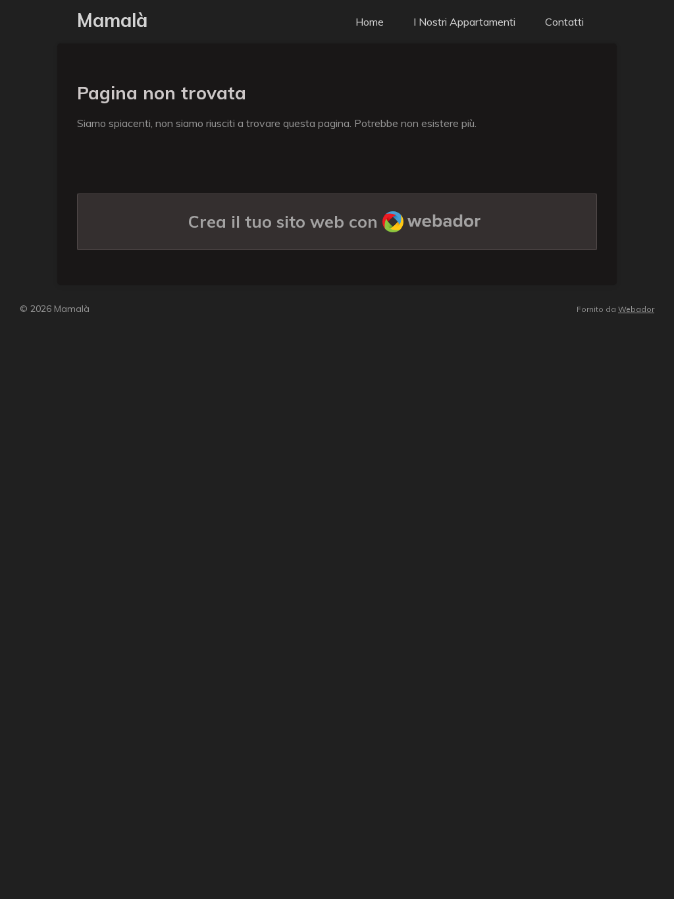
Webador (636, 309)
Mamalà (112, 20)
